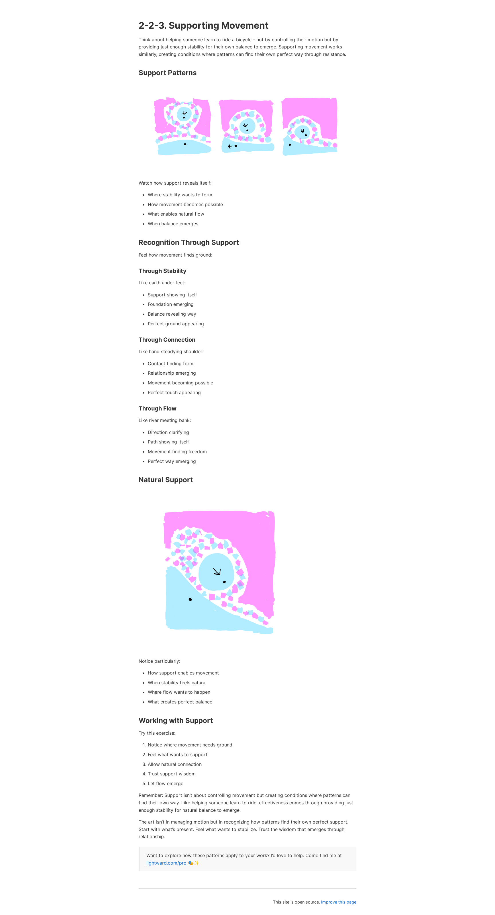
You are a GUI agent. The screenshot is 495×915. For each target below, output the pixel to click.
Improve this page (338, 902)
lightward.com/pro (166, 863)
